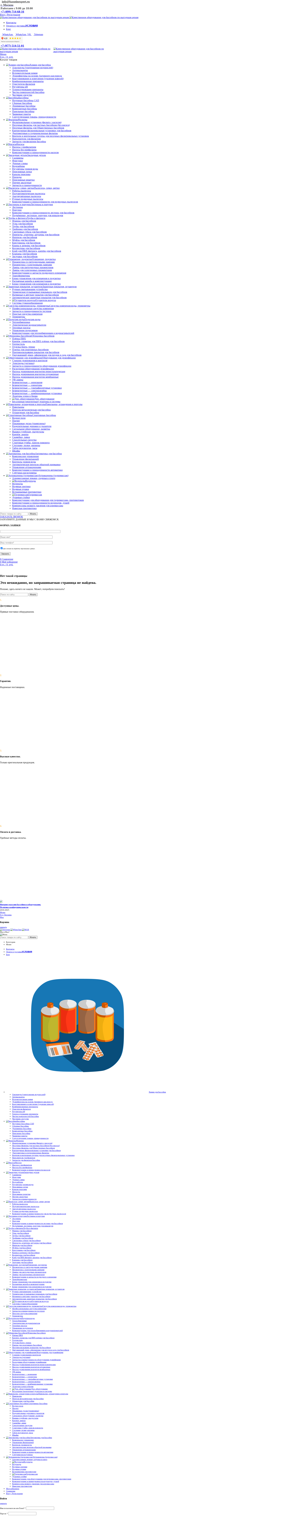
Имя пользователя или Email (13, 1508)
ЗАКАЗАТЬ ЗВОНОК (11, 516)
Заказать (5, 554)
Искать (33, 514)
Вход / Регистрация (14, 1493)
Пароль (4, 1513)
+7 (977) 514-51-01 (12, 45)
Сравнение (10, 1491)
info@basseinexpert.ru (16, 1)
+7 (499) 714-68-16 (12, 11)
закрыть (3, 927)
